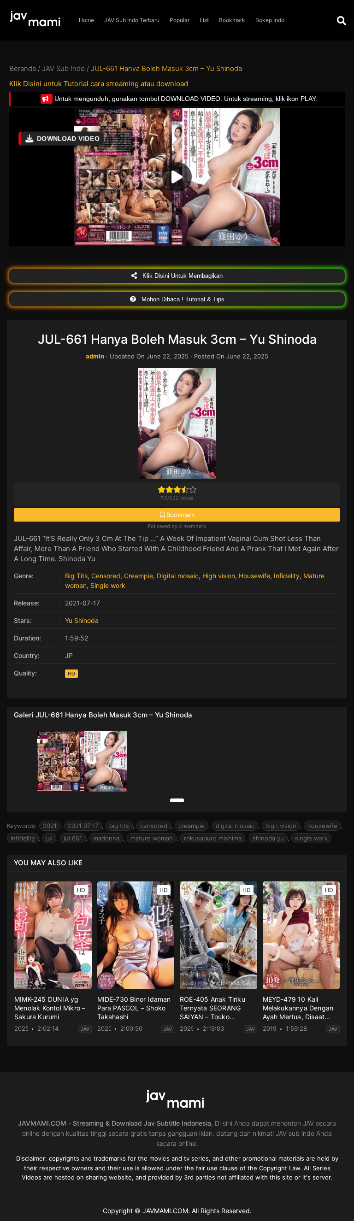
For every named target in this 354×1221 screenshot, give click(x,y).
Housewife (254, 576)
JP (69, 655)
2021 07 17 (83, 825)
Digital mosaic (178, 576)
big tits (119, 825)
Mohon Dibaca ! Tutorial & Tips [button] (182, 299)
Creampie (138, 576)
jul (49, 838)
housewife (322, 825)
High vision (218, 576)
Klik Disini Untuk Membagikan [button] (182, 275)
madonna (106, 838)
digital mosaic (235, 825)
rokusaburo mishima (213, 838)
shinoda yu (268, 838)
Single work (107, 585)
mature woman (151, 838)
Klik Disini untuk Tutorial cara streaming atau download (98, 83)
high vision (281, 825)
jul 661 (73, 838)
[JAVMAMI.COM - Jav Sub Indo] (37, 20)
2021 (50, 825)
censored (153, 825)
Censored (105, 576)
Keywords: (22, 825)
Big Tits (76, 576)
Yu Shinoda (82, 620)
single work (311, 838)
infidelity (23, 838)
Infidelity (287, 576)
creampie (191, 825)
